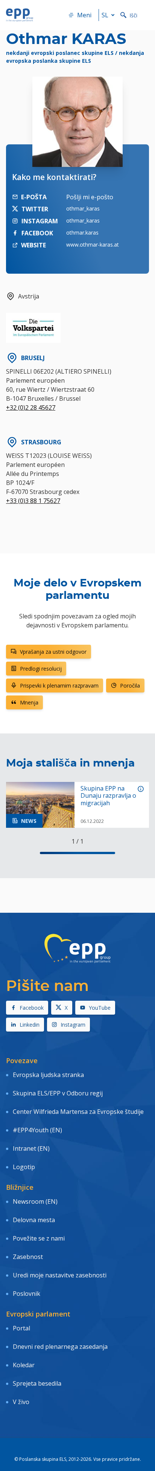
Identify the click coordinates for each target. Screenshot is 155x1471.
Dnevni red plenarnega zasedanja (60, 1346)
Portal (21, 1328)
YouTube (100, 1007)
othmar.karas (82, 232)
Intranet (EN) (31, 1148)
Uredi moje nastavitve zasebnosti (59, 1275)
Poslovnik (26, 1293)
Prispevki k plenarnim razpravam (59, 685)
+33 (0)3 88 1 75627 (33, 501)
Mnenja (29, 702)
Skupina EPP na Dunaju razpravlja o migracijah (108, 796)
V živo (21, 1402)
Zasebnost (28, 1257)
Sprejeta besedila (37, 1383)
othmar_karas (83, 208)
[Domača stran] (19, 15)
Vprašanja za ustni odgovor (53, 651)
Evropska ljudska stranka (48, 1075)
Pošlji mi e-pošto (89, 197)
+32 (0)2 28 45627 (30, 407)
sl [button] (105, 15)
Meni (84, 15)
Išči (133, 15)
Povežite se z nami (39, 1238)
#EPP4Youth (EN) (37, 1130)
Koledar (24, 1365)
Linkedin (30, 1024)
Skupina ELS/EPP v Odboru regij (58, 1093)
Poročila (130, 685)
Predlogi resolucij (41, 668)
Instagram (73, 1024)
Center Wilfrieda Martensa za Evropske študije (78, 1111)
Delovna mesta (34, 1220)
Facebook (32, 1007)
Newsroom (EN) (35, 1201)
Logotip (24, 1167)
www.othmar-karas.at (92, 244)
